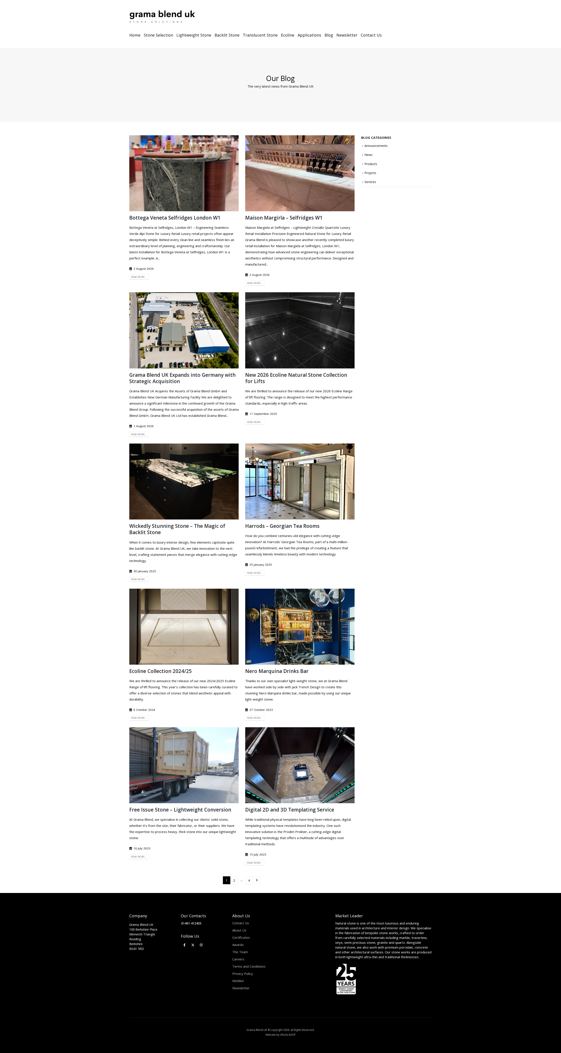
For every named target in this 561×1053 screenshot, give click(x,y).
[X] (193, 945)
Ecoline (287, 35)
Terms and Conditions (248, 966)
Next (257, 880)
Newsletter (346, 35)
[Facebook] (184, 945)
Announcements (376, 146)
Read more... (139, 276)
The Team (240, 952)
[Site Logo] (162, 17)
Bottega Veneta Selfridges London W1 (174, 217)
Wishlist (238, 981)
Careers (238, 959)
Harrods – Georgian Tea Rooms (282, 526)
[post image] (184, 173)
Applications (309, 35)
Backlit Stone (227, 35)
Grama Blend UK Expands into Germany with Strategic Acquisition (182, 378)
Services (370, 182)
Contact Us (371, 35)
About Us (239, 930)
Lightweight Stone (193, 35)
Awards (238, 944)
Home (134, 35)
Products (370, 164)
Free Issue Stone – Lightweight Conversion (180, 809)
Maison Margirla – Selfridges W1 (284, 217)
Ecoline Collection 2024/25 (160, 671)
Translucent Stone (260, 35)
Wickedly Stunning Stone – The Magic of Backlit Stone (177, 529)
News (368, 155)
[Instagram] (201, 945)
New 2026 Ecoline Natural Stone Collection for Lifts (296, 378)
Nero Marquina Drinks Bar (277, 671)
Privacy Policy (242, 973)
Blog (329, 35)
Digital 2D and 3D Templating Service (289, 809)
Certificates (241, 937)
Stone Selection (158, 35)
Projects (370, 173)
